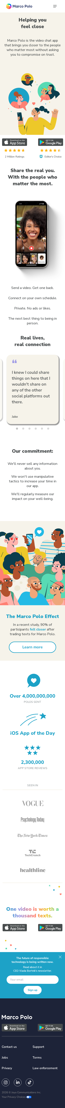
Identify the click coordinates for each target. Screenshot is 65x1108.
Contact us (9, 1047)
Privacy (7, 1068)
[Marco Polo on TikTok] (29, 1082)
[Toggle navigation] (55, 6)
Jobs (5, 1057)
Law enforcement (45, 1068)
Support (38, 1047)
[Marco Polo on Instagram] (6, 1082)
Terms (37, 1057)
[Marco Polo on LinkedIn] (17, 1082)
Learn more (32, 647)
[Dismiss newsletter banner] (60, 956)
